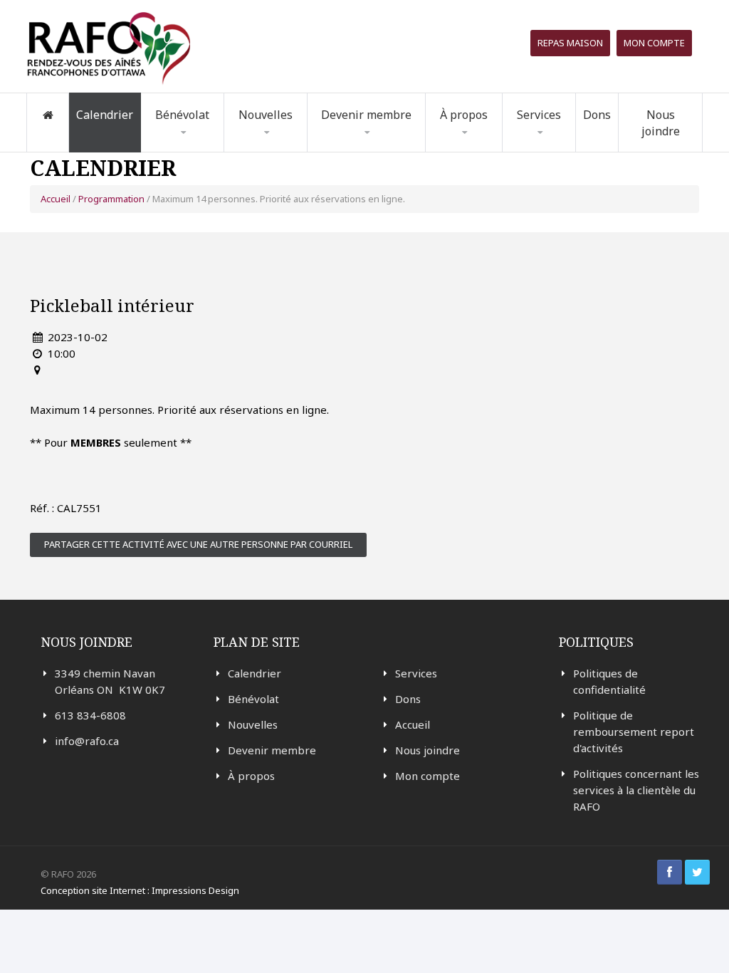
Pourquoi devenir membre (372, 151)
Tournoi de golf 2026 (568, 144)
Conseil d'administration (483, 146)
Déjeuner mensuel (564, 146)
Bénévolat (253, 699)
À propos (251, 776)
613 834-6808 (90, 715)
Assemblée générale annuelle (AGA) (489, 141)
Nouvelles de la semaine (284, 151)
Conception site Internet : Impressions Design (140, 890)
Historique (473, 149)
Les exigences (195, 146)
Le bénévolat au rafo (214, 151)
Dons (597, 115)
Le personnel (492, 144)
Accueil (55, 198)
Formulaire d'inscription (191, 148)
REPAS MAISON (570, 42)
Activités (267, 147)
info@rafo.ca (87, 741)
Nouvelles (265, 115)
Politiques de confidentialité (609, 681)
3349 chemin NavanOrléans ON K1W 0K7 (110, 681)
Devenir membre (272, 750)
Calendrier (104, 115)
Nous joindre (660, 123)
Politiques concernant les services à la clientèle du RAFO (636, 789)
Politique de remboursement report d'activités (633, 731)
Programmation (111, 198)
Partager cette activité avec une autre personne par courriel (198, 544)
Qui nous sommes (491, 151)
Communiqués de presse (285, 146)
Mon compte (654, 42)
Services (416, 673)
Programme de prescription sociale (569, 148)
